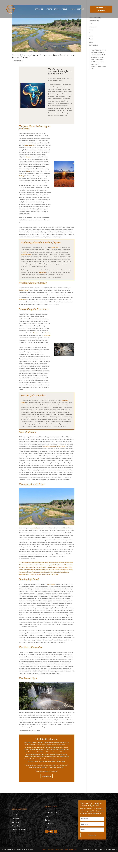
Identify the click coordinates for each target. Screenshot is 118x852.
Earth (90, 23)
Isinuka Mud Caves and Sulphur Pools (54, 446)
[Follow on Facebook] (47, 831)
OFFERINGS (39, 9)
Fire (90, 33)
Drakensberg (55, 247)
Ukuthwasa (22, 299)
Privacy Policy (59, 849)
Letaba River (35, 528)
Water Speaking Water (52, 747)
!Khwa (28, 171)
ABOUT (64, 9)
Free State (48, 333)
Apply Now (46, 776)
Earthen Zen (92, 27)
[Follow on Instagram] (51, 831)
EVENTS (49, 9)
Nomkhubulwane (26, 254)
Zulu (24, 252)
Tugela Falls (42, 272)
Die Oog (21, 176)
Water (21, 60)
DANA (56, 9)
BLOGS (73, 9)
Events (91, 30)
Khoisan (28, 157)
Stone (91, 39)
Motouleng (47, 335)
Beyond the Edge (94, 20)
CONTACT (80, 9)
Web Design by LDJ (70, 849)
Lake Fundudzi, (51, 584)
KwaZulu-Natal (23, 290)
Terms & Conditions (48, 849)
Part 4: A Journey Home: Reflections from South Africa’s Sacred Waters (43, 56)
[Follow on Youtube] (55, 831)
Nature (91, 36)
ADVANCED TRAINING (101, 9)
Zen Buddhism (93, 45)
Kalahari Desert (29, 145)
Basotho (35, 333)
